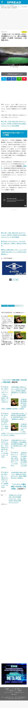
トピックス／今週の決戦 (11, 380)
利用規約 (20, 690)
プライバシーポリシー (8, 692)
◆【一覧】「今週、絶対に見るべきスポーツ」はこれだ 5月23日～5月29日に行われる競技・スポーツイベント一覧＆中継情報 (14, 123)
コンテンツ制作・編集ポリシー (16, 688)
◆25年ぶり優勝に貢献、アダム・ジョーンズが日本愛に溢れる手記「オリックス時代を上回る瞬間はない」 (13, 252)
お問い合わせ (14, 694)
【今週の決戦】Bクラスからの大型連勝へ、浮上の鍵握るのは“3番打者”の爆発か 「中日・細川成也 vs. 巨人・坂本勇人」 (19, 444)
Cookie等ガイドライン (19, 692)
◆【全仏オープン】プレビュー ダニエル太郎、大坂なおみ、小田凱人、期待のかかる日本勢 (13, 243)
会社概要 (7, 688)
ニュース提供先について (11, 690)
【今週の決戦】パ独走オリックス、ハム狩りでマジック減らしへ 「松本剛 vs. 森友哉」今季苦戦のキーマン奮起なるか (18, 390)
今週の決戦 (5, 305)
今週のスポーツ (20, 305)
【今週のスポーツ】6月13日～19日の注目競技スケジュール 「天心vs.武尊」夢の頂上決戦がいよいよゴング (15, 498)
